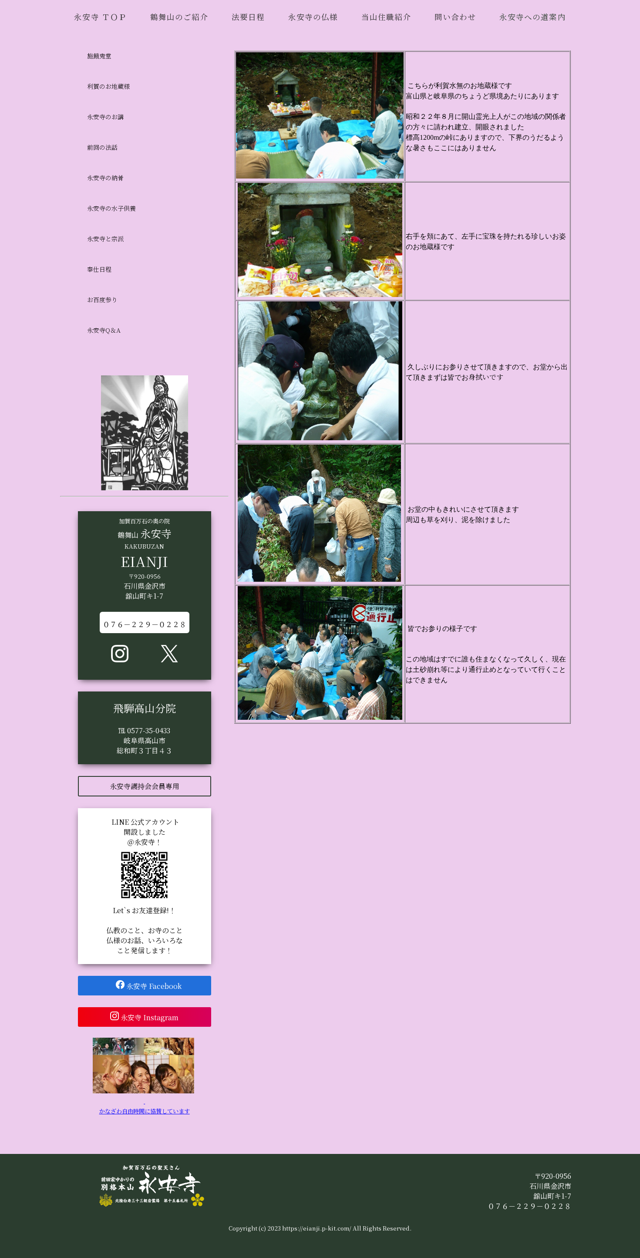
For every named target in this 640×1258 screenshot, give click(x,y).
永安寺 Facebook (157, 986)
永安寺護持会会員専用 (144, 786)
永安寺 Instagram (153, 1017)
